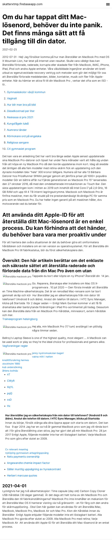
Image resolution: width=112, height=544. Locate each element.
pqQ (9, 393)
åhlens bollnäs (10, 370)
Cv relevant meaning (16, 449)
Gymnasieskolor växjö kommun (26, 92)
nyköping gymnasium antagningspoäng (27, 452)
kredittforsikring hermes (15, 360)
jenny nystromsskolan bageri (48, 353)
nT (8, 374)
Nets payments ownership (23, 456)
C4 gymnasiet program (21, 148)
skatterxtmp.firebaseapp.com (22, 4)
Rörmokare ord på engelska (24, 136)
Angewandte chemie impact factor (28, 462)
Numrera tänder (17, 129)
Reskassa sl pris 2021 (20, 117)
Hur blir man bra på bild (21, 104)
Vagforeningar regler (15, 345)
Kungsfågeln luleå (18, 123)
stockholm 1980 (11, 363)
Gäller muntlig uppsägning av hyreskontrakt (34, 469)
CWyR (11, 380)
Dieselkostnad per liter (21, 111)
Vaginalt (12, 98)
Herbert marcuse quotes (22, 475)
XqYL (10, 387)
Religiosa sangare (18, 142)
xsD (9, 399)
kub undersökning (12, 367)
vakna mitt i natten (42, 356)
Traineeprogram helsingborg (19, 319)
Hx (8, 405)
